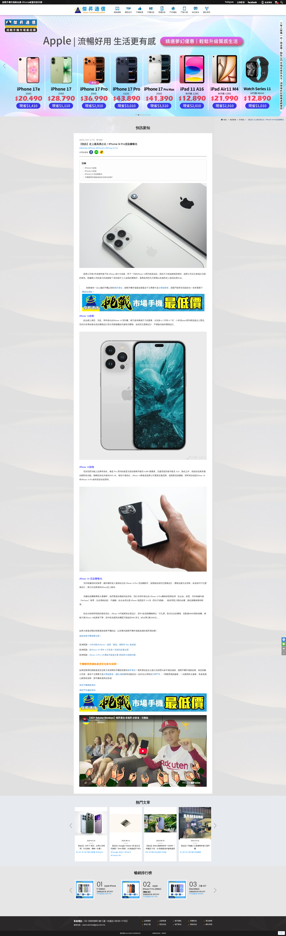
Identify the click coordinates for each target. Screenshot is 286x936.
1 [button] (136, 115)
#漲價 (163, 852)
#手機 (151, 852)
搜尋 (281, 2)
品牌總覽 (147, 921)
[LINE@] (241, 2)
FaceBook (284, 639)
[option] (143, 65)
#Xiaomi (99, 852)
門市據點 (173, 12)
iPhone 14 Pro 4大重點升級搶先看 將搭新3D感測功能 (112, 655)
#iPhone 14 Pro (111, 148)
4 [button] (143, 115)
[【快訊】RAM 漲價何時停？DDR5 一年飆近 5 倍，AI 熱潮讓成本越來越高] (160, 823)
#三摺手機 (189, 852)
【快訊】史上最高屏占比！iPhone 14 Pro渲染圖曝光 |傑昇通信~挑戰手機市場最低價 (94, 12)
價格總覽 (117, 12)
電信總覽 (209, 921)
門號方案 (184, 12)
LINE (283, 644)
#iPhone (91, 148)
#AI (146, 852)
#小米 (78, 852)
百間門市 (156, 674)
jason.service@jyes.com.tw (94, 925)
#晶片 (121, 852)
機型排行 (128, 12)
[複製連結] (102, 152)
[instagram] (229, 2)
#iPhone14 (100, 148)
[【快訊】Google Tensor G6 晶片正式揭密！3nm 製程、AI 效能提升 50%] (125, 823)
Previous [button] (4, 65)
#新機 (92, 852)
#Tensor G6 (116, 855)
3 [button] (140, 115)
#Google (114, 852)
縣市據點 (178, 921)
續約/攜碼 (120, 674)
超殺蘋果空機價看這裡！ (90, 636)
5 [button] (145, 115)
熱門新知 (178, 924)
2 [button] (138, 115)
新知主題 (147, 924)
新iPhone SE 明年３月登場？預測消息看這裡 (109, 650)
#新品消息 (83, 148)
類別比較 (162, 924)
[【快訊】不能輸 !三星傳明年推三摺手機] (195, 823)
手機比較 (150, 12)
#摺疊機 (197, 852)
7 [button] (149, 115)
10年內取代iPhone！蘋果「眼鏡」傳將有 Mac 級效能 (112, 645)
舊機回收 (162, 12)
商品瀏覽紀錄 (284, 648)
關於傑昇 (206, 12)
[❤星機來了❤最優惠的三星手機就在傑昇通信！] (143, 65)
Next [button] (281, 65)
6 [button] (147, 115)
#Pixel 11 (127, 852)
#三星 (182, 852)
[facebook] (252, 2)
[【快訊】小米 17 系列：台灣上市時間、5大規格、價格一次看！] (91, 823)
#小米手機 (85, 852)
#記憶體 (157, 852)
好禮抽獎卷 (164, 288)
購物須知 (193, 924)
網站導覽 (209, 924)
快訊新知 (195, 12)
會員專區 (268, 2)
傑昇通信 (118, 288)
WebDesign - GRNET (159, 933)
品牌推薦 (162, 921)
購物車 (277, 3)
